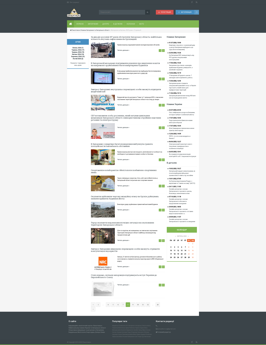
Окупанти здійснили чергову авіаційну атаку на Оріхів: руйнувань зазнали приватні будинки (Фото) (125, 197)
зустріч (114, 332)
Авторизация (186, 12)
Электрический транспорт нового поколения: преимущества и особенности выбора (180, 146)
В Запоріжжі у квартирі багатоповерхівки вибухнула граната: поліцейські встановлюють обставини (122, 145)
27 (181, 257)
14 (185, 250)
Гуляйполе (122, 325)
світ (136, 336)
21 (185, 254)
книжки (119, 332)
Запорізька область (141, 325)
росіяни (125, 336)
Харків (142, 328)
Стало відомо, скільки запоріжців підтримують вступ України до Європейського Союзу (124, 276)
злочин (148, 330)
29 (189, 257)
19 (178, 254)
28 (185, 257)
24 (171, 257)
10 (138, 304)
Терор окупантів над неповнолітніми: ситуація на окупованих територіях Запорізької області (122, 223)
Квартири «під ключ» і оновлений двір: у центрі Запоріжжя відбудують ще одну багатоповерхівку (182, 47)
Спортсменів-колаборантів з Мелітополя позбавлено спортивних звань (124, 171)
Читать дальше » (123, 50)
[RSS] (196, 2)
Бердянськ (115, 325)
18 (174, 254)
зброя (144, 330)
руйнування (131, 336)
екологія (123, 330)
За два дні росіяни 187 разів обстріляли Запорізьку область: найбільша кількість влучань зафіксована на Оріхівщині (126, 38)
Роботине (132, 328)
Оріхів (127, 328)
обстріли (146, 332)
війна (145, 328)
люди (129, 332)
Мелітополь (121, 328)
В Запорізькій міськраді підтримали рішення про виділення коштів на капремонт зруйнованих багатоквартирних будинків (125, 64)
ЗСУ (126, 325)
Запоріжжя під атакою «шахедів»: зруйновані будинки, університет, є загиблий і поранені (181, 68)
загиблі (136, 330)
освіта (120, 334)
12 (148, 304)
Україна (137, 328)
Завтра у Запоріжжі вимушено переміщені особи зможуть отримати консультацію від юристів (125, 250)
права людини (141, 334)
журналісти (129, 330)
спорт (139, 336)
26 (157, 304)
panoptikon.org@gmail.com (167, 329)
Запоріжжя (131, 325)
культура (124, 332)
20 (181, 254)
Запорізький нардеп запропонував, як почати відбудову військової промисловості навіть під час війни (182, 173)
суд (142, 336)
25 (174, 257)
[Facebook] (192, 2)
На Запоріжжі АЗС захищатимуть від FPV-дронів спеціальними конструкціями (181, 57)
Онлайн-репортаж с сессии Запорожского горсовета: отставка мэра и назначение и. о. (181, 211)
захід (140, 330)
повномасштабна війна (129, 334)
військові (115, 330)
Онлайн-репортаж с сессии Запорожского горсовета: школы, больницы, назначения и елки (180, 191)
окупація (115, 334)
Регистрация (166, 12)
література (134, 332)
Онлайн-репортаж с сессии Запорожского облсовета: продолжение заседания (178, 201)
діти (119, 330)
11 (143, 304)
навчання (140, 332)
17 (171, 254)
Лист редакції (74, 2)
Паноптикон (87, 342)
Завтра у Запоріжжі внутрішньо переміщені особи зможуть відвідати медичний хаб (126, 90)
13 (181, 250)
